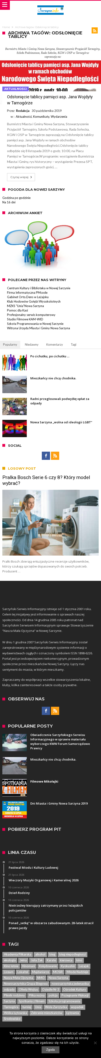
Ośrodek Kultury (74, 989)
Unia (38, 1007)
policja (53, 995)
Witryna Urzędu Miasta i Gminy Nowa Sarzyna (38, 328)
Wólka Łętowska (15, 1013)
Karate (51, 960)
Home (6, 27)
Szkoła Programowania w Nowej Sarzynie (35, 324)
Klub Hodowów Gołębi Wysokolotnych (34, 301)
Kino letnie (11, 966)
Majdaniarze (40, 972)
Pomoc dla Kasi (17, 310)
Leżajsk (84, 966)
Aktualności (15, 89)
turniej (26, 1007)
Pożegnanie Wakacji (75, 995)
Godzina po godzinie (16, 198)
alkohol (40, 954)
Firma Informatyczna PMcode (27, 292)
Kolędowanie (48, 966)
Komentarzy (54, 344)
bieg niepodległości (72, 954)
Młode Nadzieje (77, 972)
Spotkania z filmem (32, 1001)
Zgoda (50, 1049)
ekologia (10, 960)
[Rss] (55, 456)
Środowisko (12, 1019)
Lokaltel (22, 972)
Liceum (8, 972)
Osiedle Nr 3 (50, 989)
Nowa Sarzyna (58, 978)
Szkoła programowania (64, 1001)
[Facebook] (46, 456)
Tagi (73, 344)
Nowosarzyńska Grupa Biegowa (26, 983)
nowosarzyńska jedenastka (70, 983)
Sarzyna (9, 1001)
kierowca (66, 960)
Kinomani (28, 966)
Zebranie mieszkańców (46, 1013)
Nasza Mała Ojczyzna (18, 978)
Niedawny (32, 344)
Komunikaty (41, 116)
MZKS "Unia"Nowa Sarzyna (25, 306)
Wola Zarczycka (56, 1007)
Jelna (23, 960)
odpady (9, 989)
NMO (41, 978)
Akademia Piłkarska (17, 954)
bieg (52, 954)
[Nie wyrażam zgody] (95, 1042)
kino (79, 960)
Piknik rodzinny (14, 995)
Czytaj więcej (19, 177)
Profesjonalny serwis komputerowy (31, 315)
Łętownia (72, 1013)
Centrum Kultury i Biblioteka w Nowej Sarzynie (38, 288)
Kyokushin (68, 966)
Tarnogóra (11, 1007)
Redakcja (22, 111)
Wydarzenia (59, 116)
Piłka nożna (37, 995)
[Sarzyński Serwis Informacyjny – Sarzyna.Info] (50, 5)
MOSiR (58, 972)
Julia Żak (37, 960)
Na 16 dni (9, 202)
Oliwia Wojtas (28, 989)
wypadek (77, 1007)
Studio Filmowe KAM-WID (25, 319)
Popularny (10, 344)
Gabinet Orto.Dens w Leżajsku (28, 297)
